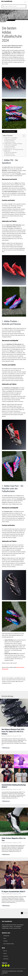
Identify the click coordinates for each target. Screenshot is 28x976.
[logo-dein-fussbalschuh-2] (6, 1)
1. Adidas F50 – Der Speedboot (10, 137)
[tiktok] (8, 965)
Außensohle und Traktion (10, 142)
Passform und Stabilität (10, 146)
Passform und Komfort (10, 140)
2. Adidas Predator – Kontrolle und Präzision (13, 143)
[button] (2, 973)
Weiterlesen (6, 748)
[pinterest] (6, 965)
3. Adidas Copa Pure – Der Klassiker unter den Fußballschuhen (13, 150)
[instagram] (3, 965)
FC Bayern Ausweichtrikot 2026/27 (13, 892)
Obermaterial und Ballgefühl (11, 145)
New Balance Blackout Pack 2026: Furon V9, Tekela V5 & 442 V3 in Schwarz (13, 731)
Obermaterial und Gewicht (11, 139)
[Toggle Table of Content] (23, 136)
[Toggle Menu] (25, 2)
